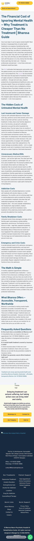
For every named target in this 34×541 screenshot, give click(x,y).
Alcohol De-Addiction (9, 488)
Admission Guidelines (24, 510)
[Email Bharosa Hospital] (2, 468)
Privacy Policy (24, 506)
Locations (9, 491)
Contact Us (9, 512)
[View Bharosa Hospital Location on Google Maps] (2, 455)
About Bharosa (9, 507)
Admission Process (24, 483)
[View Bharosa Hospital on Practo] (30, 516)
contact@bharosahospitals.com (14, 468)
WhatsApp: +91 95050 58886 (13, 464)
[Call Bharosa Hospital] (2, 463)
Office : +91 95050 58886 (12, 462)
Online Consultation (25, 481)
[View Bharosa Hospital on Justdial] (26, 516)
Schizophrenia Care (9, 485)
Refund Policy (25, 512)
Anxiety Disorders (9, 482)
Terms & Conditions (24, 508)
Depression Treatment (9, 479)
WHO (5, 69)
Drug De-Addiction (9, 493)
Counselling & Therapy (9, 496)
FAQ (25, 487)
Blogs (9, 509)
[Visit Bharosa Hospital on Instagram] (22, 516)
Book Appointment (25, 479)
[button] (30, 537)
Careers (9, 515)
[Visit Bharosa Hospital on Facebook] (19, 516)
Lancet (20, 74)
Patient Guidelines (25, 485)
